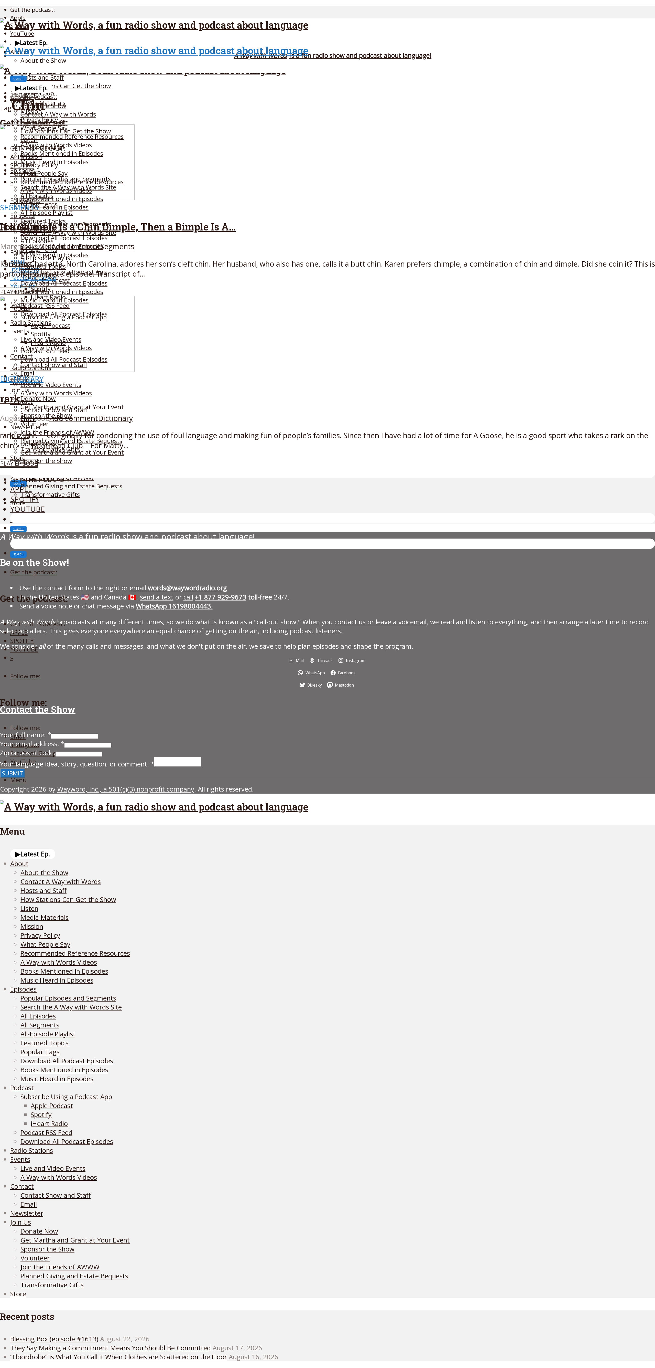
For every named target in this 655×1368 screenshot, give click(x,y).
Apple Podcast (52, 1105)
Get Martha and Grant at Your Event (72, 452)
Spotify (41, 1114)
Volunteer (35, 1258)
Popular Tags (40, 1051)
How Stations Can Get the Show (65, 85)
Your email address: (32, 743)
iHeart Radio (49, 1123)
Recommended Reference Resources (75, 953)
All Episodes (36, 241)
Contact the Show (37, 709)
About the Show (43, 60)
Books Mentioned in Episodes (61, 291)
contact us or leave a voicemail (380, 621)
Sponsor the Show (46, 460)
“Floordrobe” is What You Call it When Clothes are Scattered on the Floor (118, 1356)
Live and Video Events (50, 384)
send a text (156, 597)
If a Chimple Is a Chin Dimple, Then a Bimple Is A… (118, 226)
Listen (29, 908)
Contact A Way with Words (58, 114)
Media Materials (44, 917)
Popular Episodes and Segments (68, 998)
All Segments (39, 1024)
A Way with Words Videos (56, 393)
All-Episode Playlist (46, 212)
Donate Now (38, 398)
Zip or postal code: (28, 752)
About (19, 863)
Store (18, 1293)
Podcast (22, 1087)
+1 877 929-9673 (220, 597)
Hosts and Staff (42, 77)
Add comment (75, 246)
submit (12, 773)
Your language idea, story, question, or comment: (77, 764)
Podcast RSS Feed (46, 1132)
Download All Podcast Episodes (63, 238)
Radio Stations (31, 1150)
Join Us (19, 390)
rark (10, 398)
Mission (31, 926)
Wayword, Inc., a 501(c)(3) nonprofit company (125, 789)
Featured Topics (44, 1042)
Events (20, 1159)
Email (28, 1204)
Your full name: (25, 734)
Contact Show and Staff (53, 410)
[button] (31, 42)
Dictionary (21, 379)
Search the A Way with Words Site (71, 1007)
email (178, 587)
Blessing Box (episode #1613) (54, 1338)
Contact (21, 401)
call (188, 597)
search (18, 79)
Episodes (22, 215)
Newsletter (25, 427)
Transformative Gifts (50, 494)
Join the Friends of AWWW (60, 1266)
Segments (19, 207)
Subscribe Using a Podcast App (66, 1096)
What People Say (45, 944)
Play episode (18, 292)
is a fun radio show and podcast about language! (332, 55)
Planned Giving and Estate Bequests (71, 486)
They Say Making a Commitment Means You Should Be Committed (110, 1347)
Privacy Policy (40, 935)
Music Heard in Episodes (54, 207)
